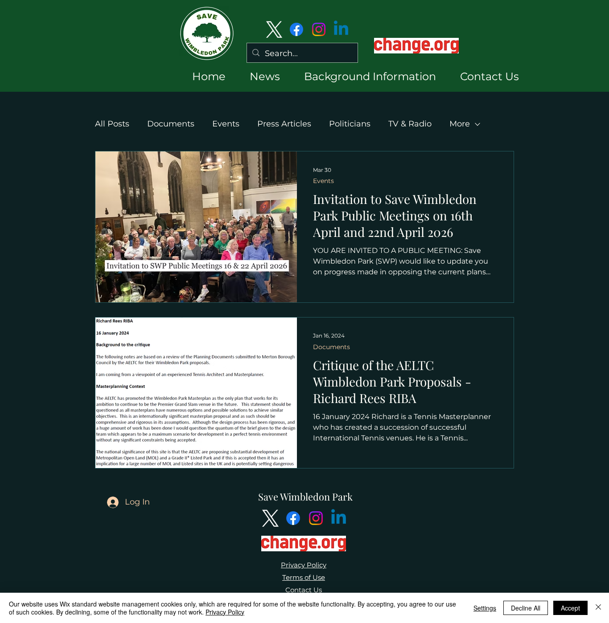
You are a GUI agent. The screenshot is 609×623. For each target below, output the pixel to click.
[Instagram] (319, 29)
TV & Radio (410, 124)
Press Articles (284, 124)
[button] (257, 76)
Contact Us (303, 590)
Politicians (349, 124)
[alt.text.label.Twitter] (274, 29)
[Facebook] (296, 29)
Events (225, 124)
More (459, 124)
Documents (170, 124)
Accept (570, 607)
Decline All (525, 607)
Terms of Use (303, 577)
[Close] (598, 608)
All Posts (112, 124)
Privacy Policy (303, 565)
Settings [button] (484, 607)
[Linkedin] (341, 29)
